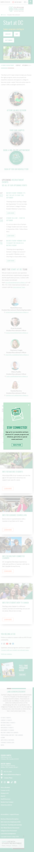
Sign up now (17, 445)
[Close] (29, 404)
